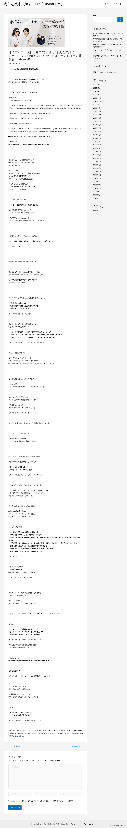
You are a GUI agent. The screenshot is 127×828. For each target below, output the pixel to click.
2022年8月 (97, 195)
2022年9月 (97, 192)
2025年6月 (97, 91)
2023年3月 (97, 175)
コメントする (12, 64)
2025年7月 (97, 88)
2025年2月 (97, 105)
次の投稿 (75, 746)
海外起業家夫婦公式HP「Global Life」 (34, 4)
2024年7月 (97, 128)
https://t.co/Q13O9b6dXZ (23, 100)
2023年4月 (97, 171)
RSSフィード (23, 64)
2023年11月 (97, 148)
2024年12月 (97, 111)
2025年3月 (97, 101)
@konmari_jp (36, 108)
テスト (107, 4)
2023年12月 (97, 145)
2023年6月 (97, 165)
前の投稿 (16, 746)
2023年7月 (97, 161)
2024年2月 (97, 138)
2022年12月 (97, 181)
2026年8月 (97, 85)
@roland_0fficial (26, 108)
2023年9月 (97, 155)
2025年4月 (97, 98)
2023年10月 (97, 151)
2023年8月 (97, 158)
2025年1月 (97, 108)
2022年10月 (97, 188)
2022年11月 (97, 185)
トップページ (117, 4)
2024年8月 (97, 125)
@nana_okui (59, 108)
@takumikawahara (48, 108)
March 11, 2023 (44, 113)
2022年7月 (97, 198)
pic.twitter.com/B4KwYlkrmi (73, 108)
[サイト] (71, 794)
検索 (94, 15)
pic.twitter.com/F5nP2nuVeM (57, 131)
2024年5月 (97, 135)
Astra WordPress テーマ (88, 824)
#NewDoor (12, 97)
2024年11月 (97, 115)
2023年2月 (97, 178)
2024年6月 (97, 131)
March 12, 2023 (44, 136)
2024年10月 (97, 118)
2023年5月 (97, 168)
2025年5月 (97, 95)
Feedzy (122, 825)
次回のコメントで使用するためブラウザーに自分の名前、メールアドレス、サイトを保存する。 (43, 801)
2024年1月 (97, 141)
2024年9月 (97, 121)
